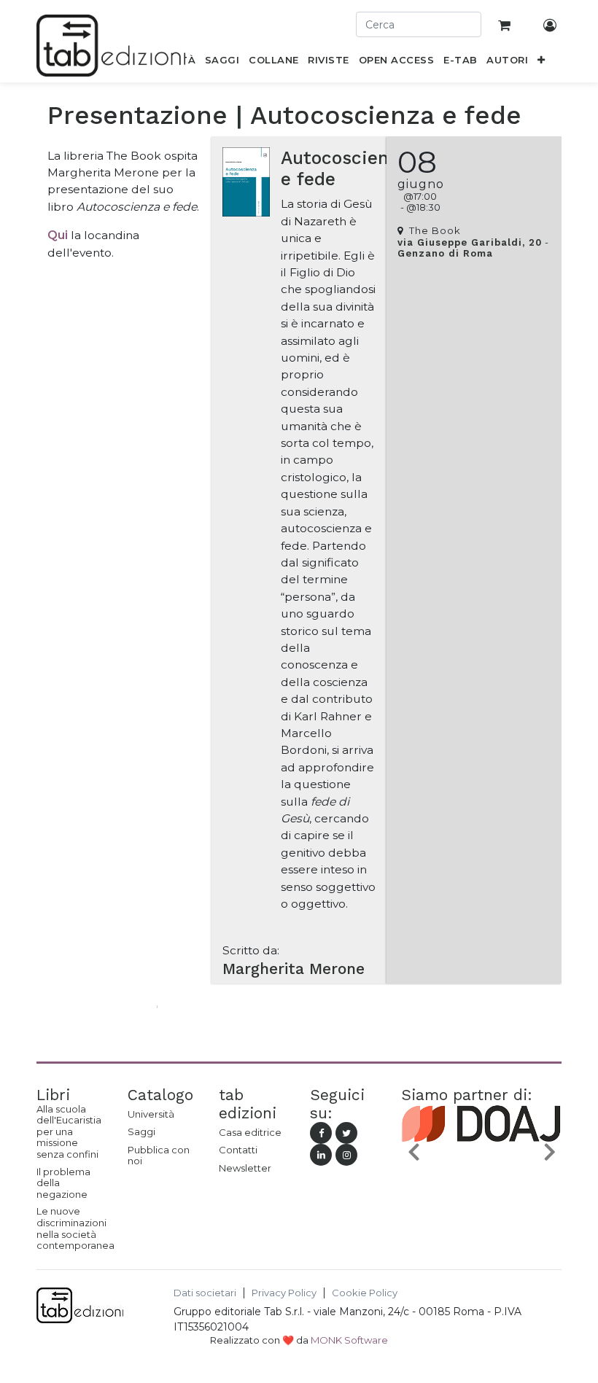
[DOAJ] (481, 1156)
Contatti (238, 1150)
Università (151, 1114)
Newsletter (245, 1168)
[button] (541, 63)
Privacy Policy (284, 1292)
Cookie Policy (364, 1292)
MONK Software (349, 1340)
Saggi (141, 1131)
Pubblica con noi (159, 1155)
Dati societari (205, 1292)
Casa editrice (250, 1132)
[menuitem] (222, 63)
